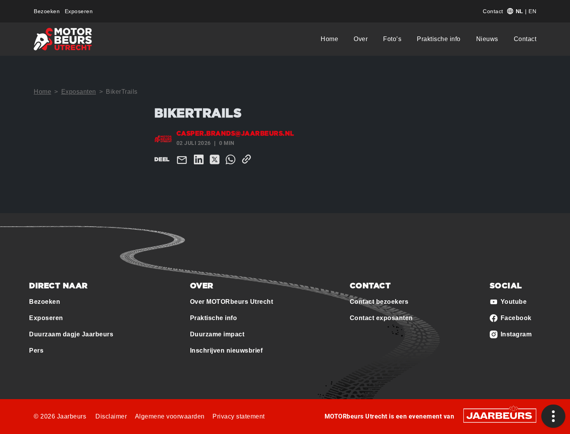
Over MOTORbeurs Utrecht (231, 301)
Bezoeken (47, 11)
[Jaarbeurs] (499, 414)
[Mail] (183, 159)
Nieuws (487, 39)
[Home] (63, 39)
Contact (493, 11)
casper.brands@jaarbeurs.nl (235, 134)
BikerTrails (122, 91)
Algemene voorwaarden (170, 416)
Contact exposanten (381, 318)
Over (361, 39)
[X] (216, 159)
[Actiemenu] (553, 416)
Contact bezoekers (379, 301)
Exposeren (79, 11)
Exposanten (78, 91)
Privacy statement (238, 416)
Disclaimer (111, 416)
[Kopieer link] (248, 159)
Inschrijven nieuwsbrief (226, 350)
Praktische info (439, 39)
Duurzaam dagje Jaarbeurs (71, 334)
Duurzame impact (217, 334)
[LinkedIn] (200, 159)
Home (329, 39)
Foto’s (392, 39)
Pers (36, 350)
